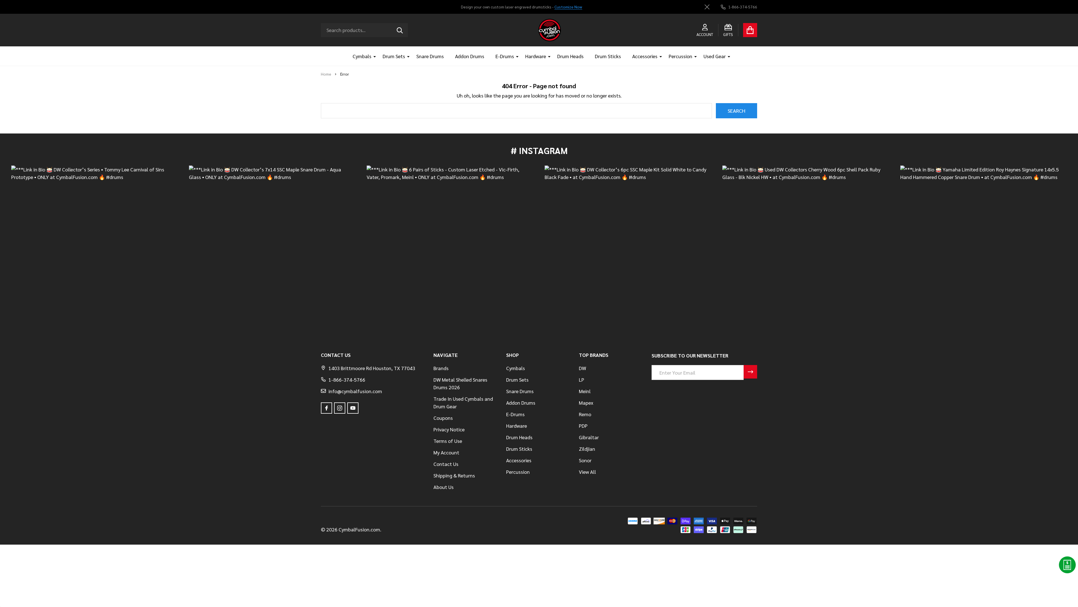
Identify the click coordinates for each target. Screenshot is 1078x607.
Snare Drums (430, 56)
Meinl (585, 391)
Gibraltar (589, 437)
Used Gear (715, 56)
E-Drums (504, 56)
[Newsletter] (750, 372)
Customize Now (568, 6)
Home (326, 73)
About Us (443, 487)
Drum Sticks (608, 56)
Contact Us (445, 464)
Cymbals (362, 56)
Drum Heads (570, 56)
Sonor (585, 460)
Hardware (535, 56)
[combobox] (364, 30)
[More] (372, 56)
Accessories (644, 56)
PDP (583, 425)
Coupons (443, 418)
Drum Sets (394, 56)
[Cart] (750, 30)
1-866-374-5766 (346, 379)
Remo (585, 414)
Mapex (586, 402)
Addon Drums (469, 56)
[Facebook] (326, 408)
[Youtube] (352, 408)
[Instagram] (339, 408)
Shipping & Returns (454, 475)
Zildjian (587, 448)
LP (581, 379)
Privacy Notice (449, 429)
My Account (446, 452)
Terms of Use (447, 441)
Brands (441, 368)
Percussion (680, 56)
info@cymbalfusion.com (355, 391)
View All (587, 471)
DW (582, 368)
